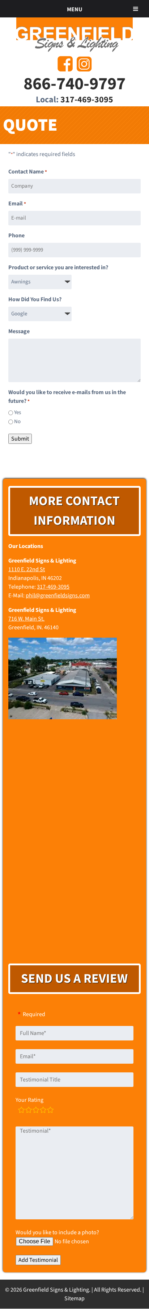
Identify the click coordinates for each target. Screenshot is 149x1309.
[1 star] (21, 1111)
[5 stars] (50, 1111)
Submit (20, 439)
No (17, 421)
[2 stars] (28, 1111)
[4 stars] (43, 1111)
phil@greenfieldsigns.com (58, 596)
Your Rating (29, 1100)
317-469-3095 (86, 99)
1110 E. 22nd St (26, 569)
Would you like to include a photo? (57, 1232)
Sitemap (74, 1298)
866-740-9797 (74, 83)
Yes (17, 412)
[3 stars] (35, 1111)
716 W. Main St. (26, 619)
